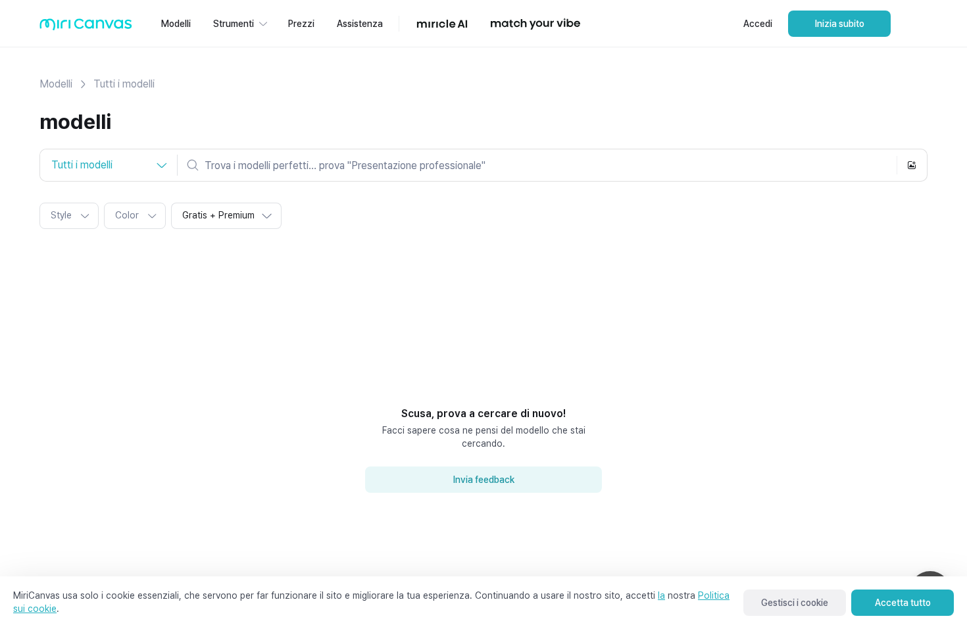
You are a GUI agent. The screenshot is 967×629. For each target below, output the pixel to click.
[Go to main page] (85, 27)
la (661, 595)
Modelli (55, 84)
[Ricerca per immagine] (912, 165)
